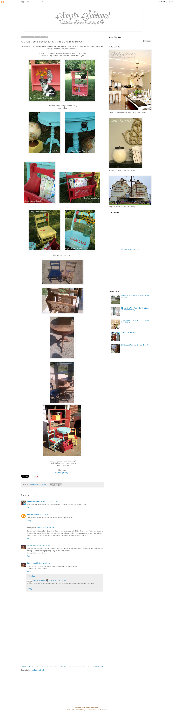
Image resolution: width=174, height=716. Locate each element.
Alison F (30, 514)
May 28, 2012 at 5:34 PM (41, 545)
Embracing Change (62, 473)
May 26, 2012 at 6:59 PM (45, 528)
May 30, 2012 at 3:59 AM (41, 563)
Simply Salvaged (39, 580)
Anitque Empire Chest (128, 333)
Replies (32, 576)
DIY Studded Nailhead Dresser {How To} (135, 345)
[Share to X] (56, 484)
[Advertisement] (62, 646)
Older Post (99, 666)
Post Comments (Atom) (38, 670)
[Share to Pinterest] (61, 484)
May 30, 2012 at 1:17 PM (57, 580)
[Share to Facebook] (58, 484)
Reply (29, 507)
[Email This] (51, 484)
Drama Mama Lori (33, 501)
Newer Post (26, 666)
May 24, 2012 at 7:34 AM (49, 501)
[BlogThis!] (53, 484)
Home (63, 666)
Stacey (29, 545)
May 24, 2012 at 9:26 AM (42, 514)
